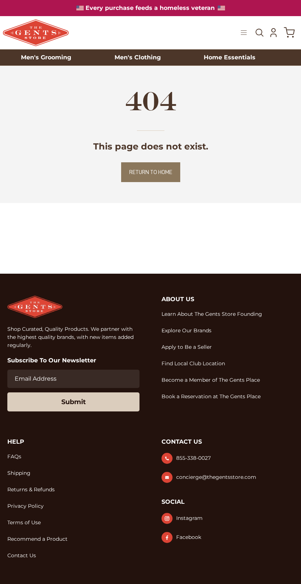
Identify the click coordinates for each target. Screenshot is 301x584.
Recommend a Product (37, 539)
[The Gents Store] (36, 32)
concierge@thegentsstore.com (216, 477)
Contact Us (21, 555)
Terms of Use (24, 522)
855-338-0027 (193, 458)
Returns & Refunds (31, 489)
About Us (178, 299)
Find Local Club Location (193, 363)
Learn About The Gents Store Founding (212, 314)
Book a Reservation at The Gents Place (211, 396)
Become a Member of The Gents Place (211, 380)
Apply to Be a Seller (187, 347)
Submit (73, 402)
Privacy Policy (25, 506)
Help (15, 441)
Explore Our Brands (186, 330)
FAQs (14, 456)
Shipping (18, 473)
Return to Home (150, 172)
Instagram (189, 518)
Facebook (188, 537)
